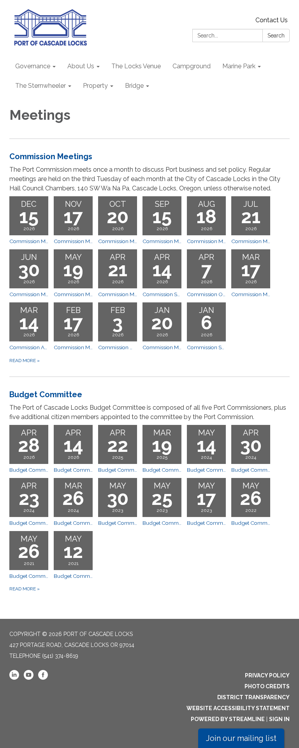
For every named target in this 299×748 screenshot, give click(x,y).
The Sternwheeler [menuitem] (40, 85)
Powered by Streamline (228, 719)
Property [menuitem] (95, 85)
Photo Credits (267, 686)
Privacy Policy (267, 675)
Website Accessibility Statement (238, 708)
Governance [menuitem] (32, 66)
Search (276, 35)
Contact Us (271, 20)
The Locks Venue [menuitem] (136, 66)
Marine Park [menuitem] (238, 66)
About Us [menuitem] (80, 66)
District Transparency (253, 697)
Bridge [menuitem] (134, 85)
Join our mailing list (241, 738)
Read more (24, 360)
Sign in (279, 719)
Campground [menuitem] (191, 66)
